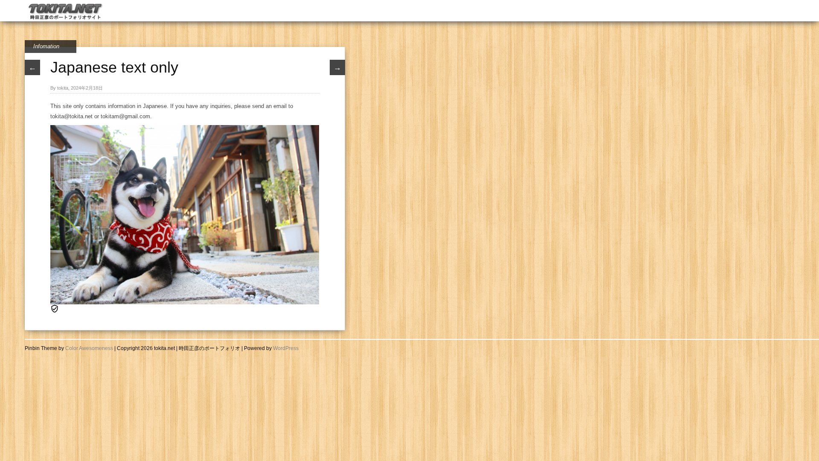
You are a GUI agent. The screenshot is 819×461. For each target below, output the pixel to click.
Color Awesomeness (89, 348)
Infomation (46, 46)
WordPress (286, 348)
